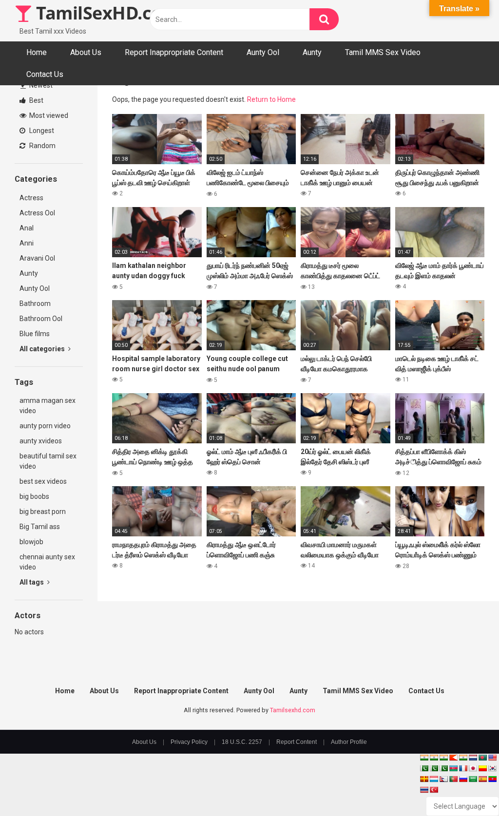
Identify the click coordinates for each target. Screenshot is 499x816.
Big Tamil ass (39, 527)
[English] (492, 757)
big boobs (34, 496)
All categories (42, 349)
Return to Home (271, 99)
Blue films (34, 334)
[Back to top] (466, 787)
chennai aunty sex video (47, 562)
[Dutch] (472, 757)
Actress (31, 198)
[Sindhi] (424, 768)
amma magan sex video (47, 406)
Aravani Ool (37, 258)
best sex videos (43, 481)
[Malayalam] (433, 757)
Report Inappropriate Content (174, 52)
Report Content (296, 742)
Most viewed (48, 115)
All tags (32, 582)
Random (42, 146)
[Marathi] (453, 757)
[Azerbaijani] (453, 768)
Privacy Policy (189, 742)
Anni (26, 243)
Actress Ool (37, 213)
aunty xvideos (40, 441)
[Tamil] (443, 757)
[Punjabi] (433, 768)
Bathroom (35, 303)
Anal (26, 228)
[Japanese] (472, 768)
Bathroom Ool (40, 319)
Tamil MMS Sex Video (383, 52)
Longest (41, 130)
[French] (463, 768)
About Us (85, 52)
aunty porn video (45, 426)
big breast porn (42, 511)
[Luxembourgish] (433, 779)
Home (36, 52)
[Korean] (492, 768)
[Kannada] (482, 768)
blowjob (31, 542)
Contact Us (44, 74)
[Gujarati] (424, 757)
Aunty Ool (263, 52)
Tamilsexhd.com (292, 710)
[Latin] (424, 779)
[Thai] (424, 790)
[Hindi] (463, 757)
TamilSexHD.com (105, 13)
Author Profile (349, 742)
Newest (40, 85)
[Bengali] (482, 757)
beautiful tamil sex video (48, 461)
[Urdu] (443, 768)
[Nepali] (443, 779)
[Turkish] (433, 790)
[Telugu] (492, 779)
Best (35, 100)
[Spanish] (482, 779)
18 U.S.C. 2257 (242, 742)
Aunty (312, 52)
